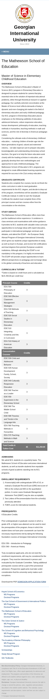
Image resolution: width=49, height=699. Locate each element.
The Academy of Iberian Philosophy (16, 640)
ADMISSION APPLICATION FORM (31, 582)
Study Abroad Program (11, 654)
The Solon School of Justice (13, 621)
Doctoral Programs (11, 597)
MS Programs (9, 594)
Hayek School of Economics (13, 592)
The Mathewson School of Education (16, 611)
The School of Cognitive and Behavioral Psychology (23, 631)
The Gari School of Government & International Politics (24, 601)
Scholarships (7, 650)
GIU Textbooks (7, 658)
